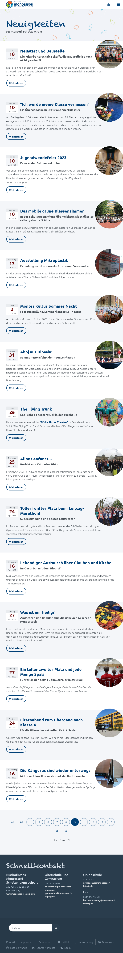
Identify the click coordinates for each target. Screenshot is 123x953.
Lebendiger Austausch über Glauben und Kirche (66, 562)
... (30, 822)
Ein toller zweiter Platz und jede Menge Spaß (51, 672)
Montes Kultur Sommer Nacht (48, 306)
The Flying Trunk (36, 408)
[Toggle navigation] (118, 4)
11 (92, 822)
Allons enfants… (36, 458)
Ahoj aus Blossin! (36, 351)
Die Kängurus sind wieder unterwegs (55, 770)
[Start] (12, 822)
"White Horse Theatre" (54, 422)
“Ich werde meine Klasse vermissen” (55, 104)
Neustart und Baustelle (42, 50)
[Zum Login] (108, 4)
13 (110, 822)
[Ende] (66, 831)
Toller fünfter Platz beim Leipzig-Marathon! (52, 511)
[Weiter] (57, 831)
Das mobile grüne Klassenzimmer (52, 210)
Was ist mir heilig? (37, 612)
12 (101, 822)
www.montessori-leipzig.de (20, 893)
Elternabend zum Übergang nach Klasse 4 (51, 722)
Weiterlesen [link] (16, 83)
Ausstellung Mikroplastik (44, 260)
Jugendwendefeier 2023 (43, 157)
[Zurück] (21, 822)
